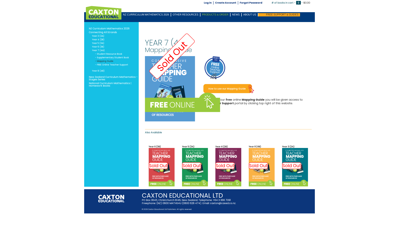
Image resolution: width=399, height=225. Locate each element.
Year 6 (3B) (155, 146)
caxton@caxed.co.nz (223, 203)
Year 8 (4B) (255, 146)
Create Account (225, 3)
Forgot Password (251, 3)
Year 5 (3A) (188, 146)
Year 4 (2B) (221, 146)
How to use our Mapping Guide (227, 88)
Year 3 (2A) (288, 146)
